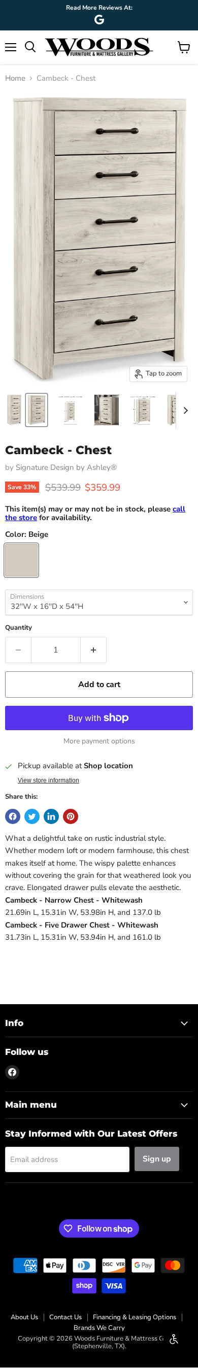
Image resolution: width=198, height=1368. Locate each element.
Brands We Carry (99, 1327)
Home (15, 78)
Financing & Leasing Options (134, 1317)
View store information (48, 780)
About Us (24, 1317)
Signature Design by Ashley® (66, 467)
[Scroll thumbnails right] (184, 410)
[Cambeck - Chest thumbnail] (14, 410)
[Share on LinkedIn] (51, 816)
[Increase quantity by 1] (94, 650)
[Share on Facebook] (12, 816)
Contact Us (65, 1317)
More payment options (99, 741)
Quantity (18, 628)
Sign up (157, 1159)
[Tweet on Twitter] (32, 816)
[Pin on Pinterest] (70, 816)
